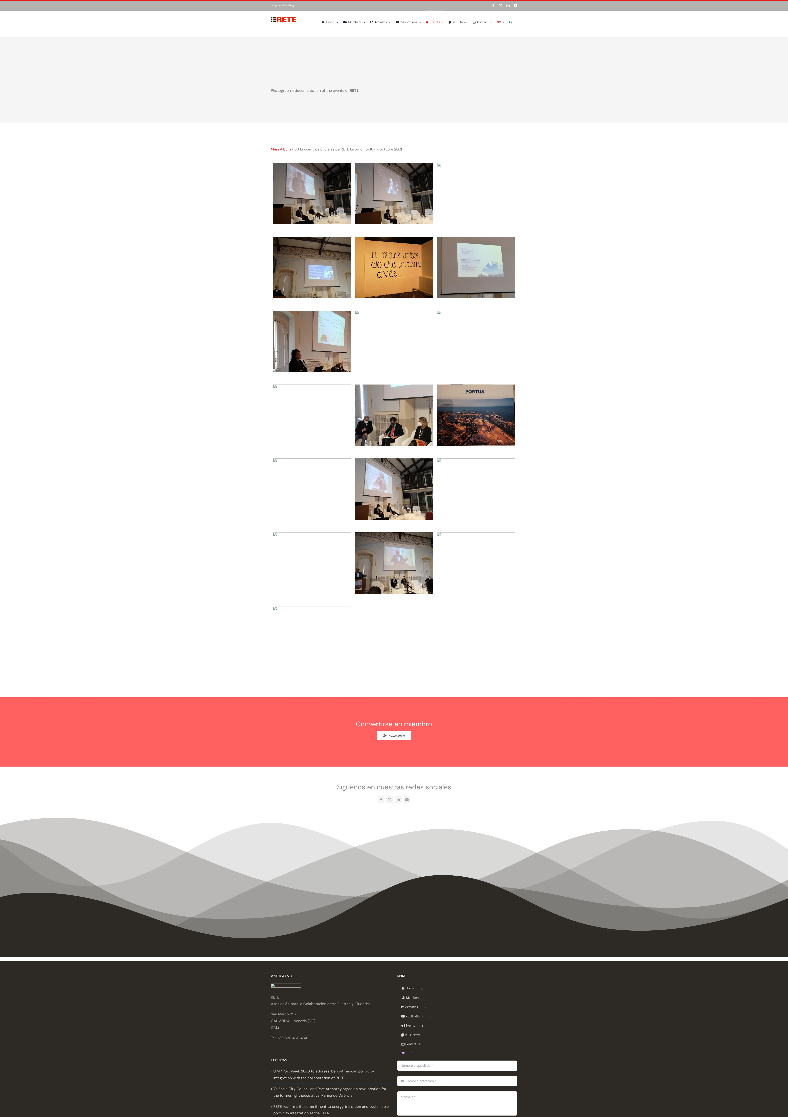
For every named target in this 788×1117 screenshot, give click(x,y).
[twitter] (389, 799)
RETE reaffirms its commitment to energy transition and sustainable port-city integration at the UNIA (331, 1110)
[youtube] (407, 799)
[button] (510, 22)
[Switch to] (500, 22)
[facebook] (381, 799)
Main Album (281, 149)
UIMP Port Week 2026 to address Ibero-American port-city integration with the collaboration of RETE (323, 1074)
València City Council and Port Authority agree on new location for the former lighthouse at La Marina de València (329, 1092)
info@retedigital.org (282, 5)
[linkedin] (398, 799)
